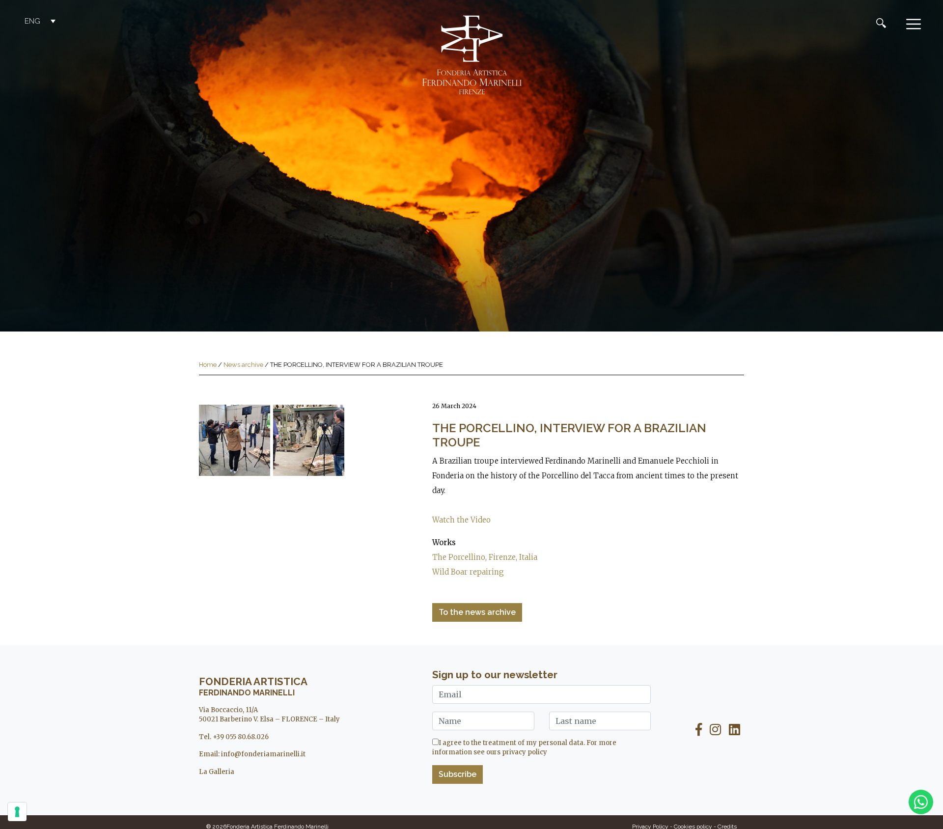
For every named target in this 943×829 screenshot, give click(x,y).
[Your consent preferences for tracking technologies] (17, 811)
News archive (243, 364)
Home (208, 364)
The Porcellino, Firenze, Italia (484, 557)
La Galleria (216, 772)
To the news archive (477, 612)
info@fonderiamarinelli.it (263, 754)
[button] (41, 21)
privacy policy (524, 752)
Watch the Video (461, 520)
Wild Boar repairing (468, 572)
